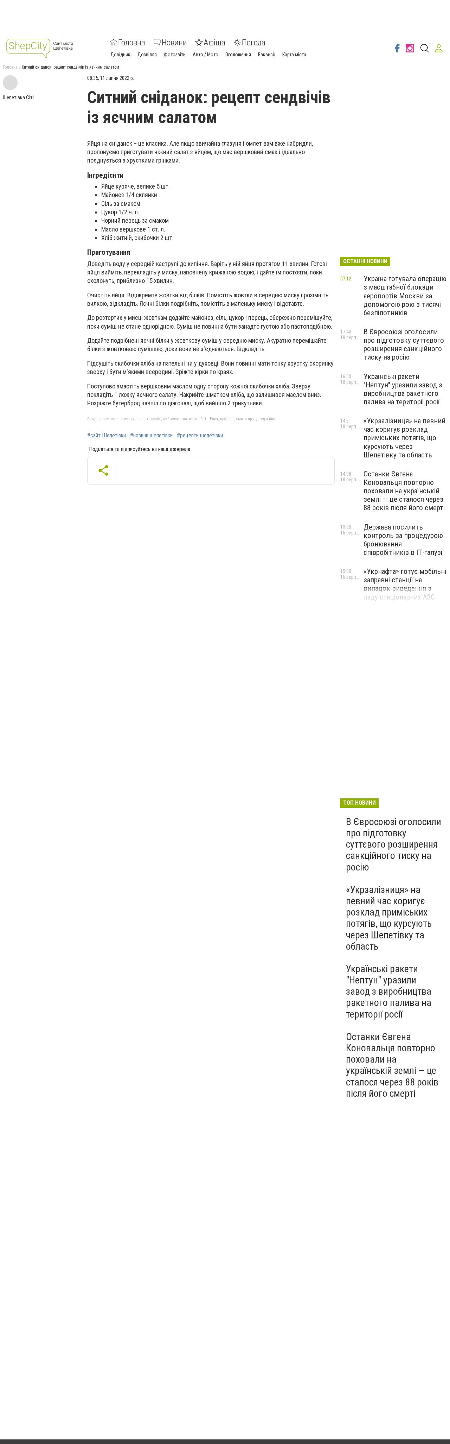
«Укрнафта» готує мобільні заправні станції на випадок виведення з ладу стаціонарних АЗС (405, 584)
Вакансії (266, 54)
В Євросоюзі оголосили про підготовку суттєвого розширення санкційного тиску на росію (404, 344)
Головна (131, 42)
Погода (253, 42)
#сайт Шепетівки (106, 435)
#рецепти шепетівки (200, 435)
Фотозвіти (175, 54)
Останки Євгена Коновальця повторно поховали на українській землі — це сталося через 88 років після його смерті (404, 491)
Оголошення (238, 54)
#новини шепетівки (151, 435)
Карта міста (294, 54)
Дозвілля (147, 54)
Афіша (214, 42)
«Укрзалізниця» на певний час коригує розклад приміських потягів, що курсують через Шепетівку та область (404, 438)
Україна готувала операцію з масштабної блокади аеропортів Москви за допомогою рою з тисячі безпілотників (405, 295)
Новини (174, 42)
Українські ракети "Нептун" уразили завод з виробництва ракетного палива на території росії (403, 389)
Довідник (120, 54)
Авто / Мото (205, 54)
